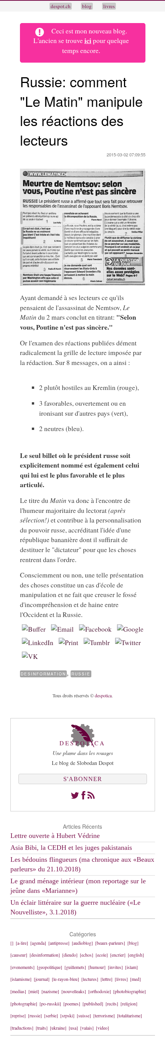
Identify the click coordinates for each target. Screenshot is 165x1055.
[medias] (18, 991)
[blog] (133, 943)
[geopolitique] (49, 967)
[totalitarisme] (129, 1015)
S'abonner (82, 779)
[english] (136, 955)
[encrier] (117, 955)
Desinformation (43, 674)
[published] (92, 1003)
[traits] (42, 1028)
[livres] (121, 979)
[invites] (115, 967)
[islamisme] (20, 979)
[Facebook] (83, 795)
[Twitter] (75, 795)
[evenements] (22, 967)
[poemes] (71, 1003)
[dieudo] (70, 955)
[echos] (86, 955)
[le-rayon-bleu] (65, 979)
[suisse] (84, 1015)
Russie (81, 674)
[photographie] (23, 1003)
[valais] (87, 1028)
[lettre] (106, 979)
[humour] (97, 967)
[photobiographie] (129, 991)
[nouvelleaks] (73, 991)
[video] (102, 1028)
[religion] (128, 1003)
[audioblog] (82, 943)
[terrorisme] (104, 1015)
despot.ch (61, 6)
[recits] (112, 1003)
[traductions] (21, 1028)
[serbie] (51, 1015)
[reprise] (18, 1015)
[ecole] (102, 955)
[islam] (131, 967)
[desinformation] (45, 955)
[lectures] (89, 979)
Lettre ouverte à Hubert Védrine (55, 835)
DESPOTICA (82, 743)
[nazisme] (50, 991)
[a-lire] (22, 943)
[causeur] (18, 955)
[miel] (33, 991)
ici (87, 40)
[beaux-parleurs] (110, 943)
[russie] (35, 1015)
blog (87, 6)
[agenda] (38, 943)
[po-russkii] (50, 1003)
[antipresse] (58, 943)
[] (11, 943)
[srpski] (67, 1015)
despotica (103, 695)
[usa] (73, 1028)
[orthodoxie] (99, 991)
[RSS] (91, 795)
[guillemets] (75, 967)
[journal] (42, 979)
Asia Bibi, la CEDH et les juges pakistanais (71, 847)
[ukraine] (58, 1028)
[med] (135, 979)
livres (109, 6)
